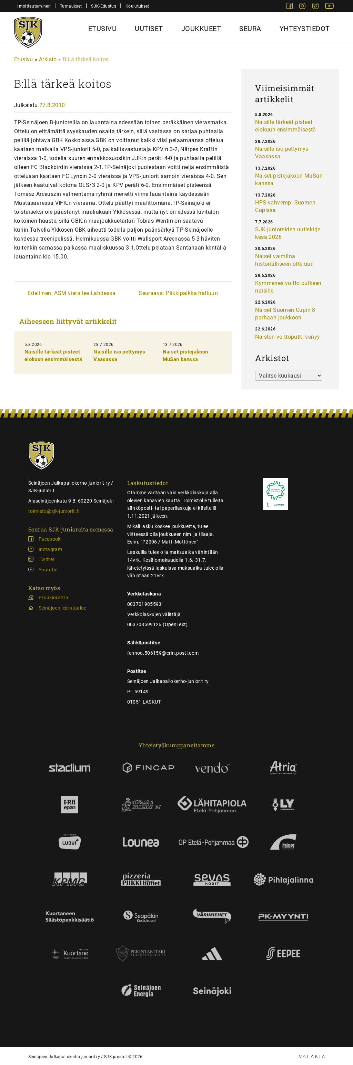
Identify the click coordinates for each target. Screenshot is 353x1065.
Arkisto (48, 59)
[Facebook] (290, 7)
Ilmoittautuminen (34, 6)
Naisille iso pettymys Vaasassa (281, 153)
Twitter (46, 559)
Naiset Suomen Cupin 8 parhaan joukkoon (285, 314)
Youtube (48, 569)
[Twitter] (316, 7)
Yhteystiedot (305, 28)
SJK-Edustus (103, 6)
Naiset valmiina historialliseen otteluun (284, 260)
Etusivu (102, 28)
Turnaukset (71, 6)
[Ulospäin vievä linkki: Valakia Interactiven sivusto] (312, 1056)
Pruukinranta (53, 597)
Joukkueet (201, 28)
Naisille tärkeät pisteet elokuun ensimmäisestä (285, 126)
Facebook (50, 539)
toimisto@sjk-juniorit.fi (53, 511)
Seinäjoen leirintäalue (63, 608)
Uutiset (149, 28)
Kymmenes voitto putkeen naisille (288, 287)
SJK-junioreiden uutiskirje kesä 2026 (287, 233)
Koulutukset (137, 6)
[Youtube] (329, 7)
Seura (250, 28)
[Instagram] (303, 7)
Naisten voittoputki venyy (287, 337)
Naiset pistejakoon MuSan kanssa (289, 179)
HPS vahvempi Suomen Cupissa (285, 206)
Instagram (50, 549)
